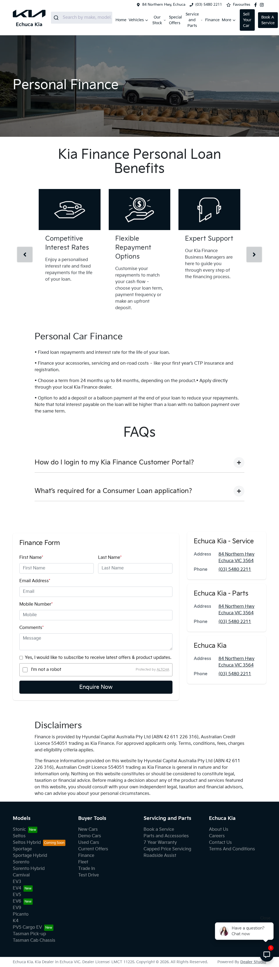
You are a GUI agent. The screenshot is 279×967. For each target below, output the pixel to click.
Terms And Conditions (232, 849)
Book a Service (159, 829)
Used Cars (88, 842)
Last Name (110, 557)
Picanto (21, 914)
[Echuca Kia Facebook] (256, 5)
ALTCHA (163, 670)
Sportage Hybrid (30, 855)
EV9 (17, 907)
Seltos (19, 836)
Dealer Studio (253, 962)
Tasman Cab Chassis (34, 940)
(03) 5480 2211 (208, 4)
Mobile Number (36, 604)
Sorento (21, 862)
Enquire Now (96, 687)
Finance (212, 20)
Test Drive (88, 875)
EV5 (17, 894)
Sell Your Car (247, 20)
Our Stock (157, 20)
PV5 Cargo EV (27, 927)
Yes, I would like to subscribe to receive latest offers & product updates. (98, 657)
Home (121, 20)
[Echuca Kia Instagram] (263, 5)
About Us (218, 829)
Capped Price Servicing (167, 849)
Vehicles (136, 20)
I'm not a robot (46, 669)
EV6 (17, 901)
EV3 (17, 881)
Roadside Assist (160, 855)
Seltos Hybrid (27, 842)
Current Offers (93, 849)
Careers (217, 836)
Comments (31, 627)
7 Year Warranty (160, 842)
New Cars (88, 829)
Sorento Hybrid (29, 868)
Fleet (83, 862)
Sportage (22, 849)
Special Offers (175, 20)
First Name (31, 557)
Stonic (19, 829)
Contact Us (220, 842)
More (226, 20)
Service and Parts (192, 20)
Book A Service (268, 20)
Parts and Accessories (166, 836)
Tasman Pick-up (29, 934)
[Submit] (57, 18)
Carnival (21, 875)
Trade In (86, 868)
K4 (16, 920)
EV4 (17, 888)
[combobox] (81, 18)
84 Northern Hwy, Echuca (163, 4)
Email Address (34, 581)
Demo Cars (89, 836)
